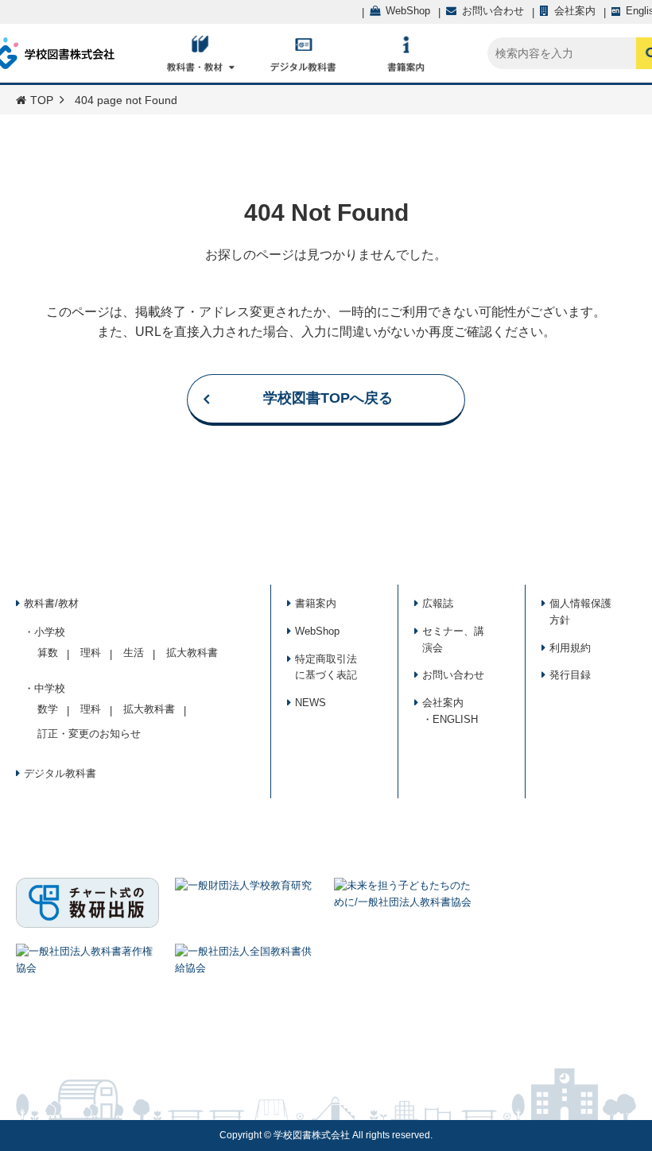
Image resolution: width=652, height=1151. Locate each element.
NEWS (310, 703)
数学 (47, 709)
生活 (133, 653)
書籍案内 (315, 603)
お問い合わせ (453, 675)
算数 (47, 653)
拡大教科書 (192, 653)
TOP (41, 100)
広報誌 (437, 603)
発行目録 (570, 675)
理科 (90, 653)
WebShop (317, 631)
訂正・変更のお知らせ (89, 734)
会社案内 (443, 703)
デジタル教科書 (60, 773)
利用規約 (570, 648)
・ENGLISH (450, 719)
